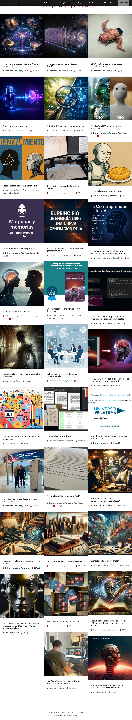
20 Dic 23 (125, 630)
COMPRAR (124, 3)
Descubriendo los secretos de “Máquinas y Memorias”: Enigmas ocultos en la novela (109, 623)
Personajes (31, 3)
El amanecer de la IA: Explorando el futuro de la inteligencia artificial (107, 686)
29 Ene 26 (123, 71)
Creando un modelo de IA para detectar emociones (21, 437)
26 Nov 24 (28, 381)
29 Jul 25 (81, 193)
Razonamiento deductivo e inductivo (20, 185)
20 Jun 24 (26, 443)
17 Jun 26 (79, 71)
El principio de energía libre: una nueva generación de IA (65, 249)
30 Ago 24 (81, 440)
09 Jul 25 (125, 196)
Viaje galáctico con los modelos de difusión (63, 64)
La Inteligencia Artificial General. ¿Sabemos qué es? (62, 375)
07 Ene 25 (79, 381)
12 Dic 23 (72, 626)
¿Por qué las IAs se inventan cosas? (106, 191)
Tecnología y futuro (21, 71)
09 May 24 (59, 506)
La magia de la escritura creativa (106, 560)
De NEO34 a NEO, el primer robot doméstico (106, 127)
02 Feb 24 (37, 568)
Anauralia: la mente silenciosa (16, 311)
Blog (79, 3)
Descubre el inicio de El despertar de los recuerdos (21, 375)
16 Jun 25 (79, 255)
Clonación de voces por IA (15, 126)
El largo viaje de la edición (59, 436)
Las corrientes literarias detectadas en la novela (21, 562)
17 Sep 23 (114, 692)
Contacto (92, 3)
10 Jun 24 (116, 443)
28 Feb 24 (36, 506)
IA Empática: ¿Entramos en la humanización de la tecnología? (105, 499)
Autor (46, 3)
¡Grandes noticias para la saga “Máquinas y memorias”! (109, 437)
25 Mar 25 (59, 318)
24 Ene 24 (81, 566)
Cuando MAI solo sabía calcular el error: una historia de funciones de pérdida (109, 252)
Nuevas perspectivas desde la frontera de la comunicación (21, 499)
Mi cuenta (108, 3)
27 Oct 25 (15, 193)
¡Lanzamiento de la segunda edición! (63, 621)
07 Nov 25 (103, 136)
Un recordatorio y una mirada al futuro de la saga (65, 309)
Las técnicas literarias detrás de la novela (66, 561)
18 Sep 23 (72, 688)
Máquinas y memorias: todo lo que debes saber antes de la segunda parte (110, 379)
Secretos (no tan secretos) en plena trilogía (63, 187)
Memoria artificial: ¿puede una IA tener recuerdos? (21, 64)
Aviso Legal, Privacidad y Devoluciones (66, 715)
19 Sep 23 (26, 633)
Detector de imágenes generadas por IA (65, 126)
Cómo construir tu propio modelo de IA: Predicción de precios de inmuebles (109, 317)
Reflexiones (9, 71)
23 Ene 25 (123, 323)
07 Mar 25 (15, 319)
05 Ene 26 (36, 130)
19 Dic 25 (79, 130)
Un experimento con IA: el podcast (19, 248)
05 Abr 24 (123, 505)
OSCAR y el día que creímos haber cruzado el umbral (106, 64)
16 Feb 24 (125, 565)
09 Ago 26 (36, 71)
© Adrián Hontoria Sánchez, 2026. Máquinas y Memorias (66, 712)
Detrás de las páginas (100, 133)
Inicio (6, 3)
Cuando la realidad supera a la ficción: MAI (64, 497)
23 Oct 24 (116, 385)
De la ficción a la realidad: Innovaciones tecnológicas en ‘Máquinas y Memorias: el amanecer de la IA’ (22, 625)
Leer (18, 3)
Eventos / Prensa (63, 3)
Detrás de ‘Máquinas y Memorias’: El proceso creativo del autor (63, 682)
